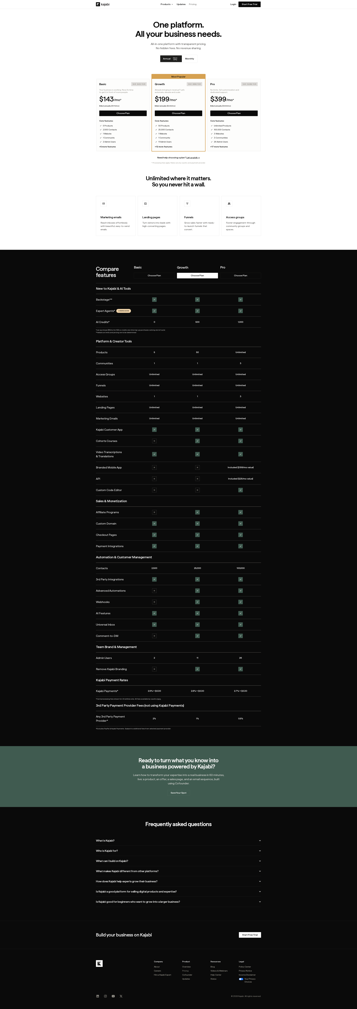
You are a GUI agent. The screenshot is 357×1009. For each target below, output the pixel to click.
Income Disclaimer (247, 975)
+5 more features (107, 147)
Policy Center (245, 967)
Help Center (216, 975)
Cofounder (187, 975)
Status (213, 979)
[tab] (171, 58)
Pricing (192, 4)
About (157, 967)
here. (159, 699)
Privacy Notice (245, 971)
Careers (157, 971)
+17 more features (219, 147)
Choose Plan (123, 113)
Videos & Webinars (219, 971)
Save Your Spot (178, 792)
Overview (186, 967)
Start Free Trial (249, 4)
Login (233, 4)
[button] (167, 4)
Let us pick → (193, 157)
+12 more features (163, 147)
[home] (102, 4)
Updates (181, 4)
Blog (213, 967)
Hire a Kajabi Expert (162, 975)
